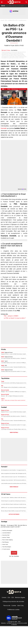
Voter (14, 553)
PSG (6, 20)
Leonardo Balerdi (6, 532)
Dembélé (4, 128)
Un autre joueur (6, 549)
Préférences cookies (13, 609)
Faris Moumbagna (6, 546)
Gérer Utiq (20, 605)
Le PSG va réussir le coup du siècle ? (15, 318)
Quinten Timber (6, 537)
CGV (12, 597)
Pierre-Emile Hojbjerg (7, 539)
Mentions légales (20, 597)
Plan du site (6, 605)
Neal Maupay (5, 542)
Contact (4, 597)
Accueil (2, 20)
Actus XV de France (14, 514)
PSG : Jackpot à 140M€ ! (11, 316)
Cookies (13, 605)
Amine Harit (5, 544)
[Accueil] (14, 2)
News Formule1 (14, 486)
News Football (14, 432)
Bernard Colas (6, 50)
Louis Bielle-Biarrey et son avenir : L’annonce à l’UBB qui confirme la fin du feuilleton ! (14, 6)
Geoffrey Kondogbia (7, 530)
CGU (9, 597)
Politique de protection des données (13, 601)
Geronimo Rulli (5, 535)
